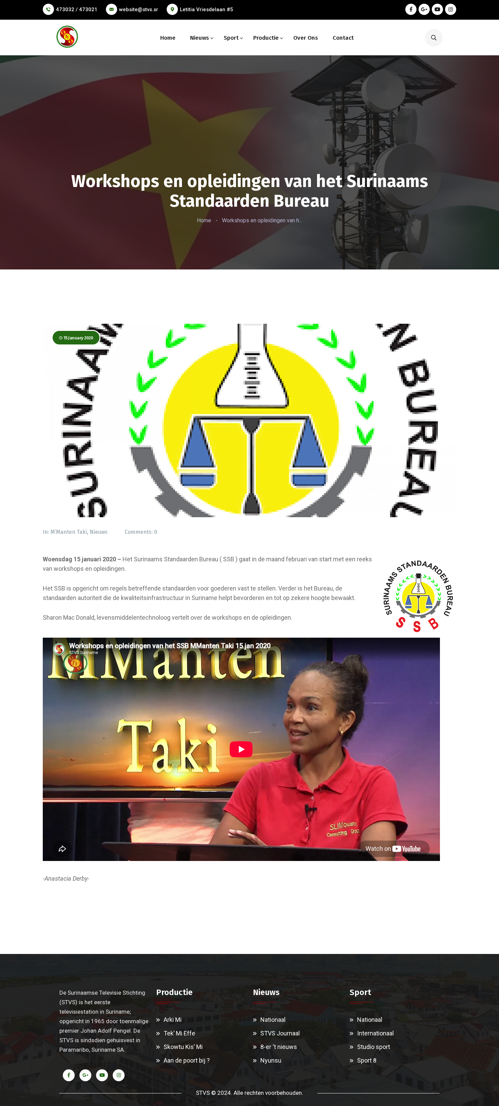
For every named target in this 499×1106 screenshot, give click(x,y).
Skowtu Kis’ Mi (183, 1046)
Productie (266, 37)
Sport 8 (366, 1060)
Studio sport (373, 1046)
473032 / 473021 (76, 9)
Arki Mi (173, 1019)
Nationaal (272, 1019)
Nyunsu (270, 1060)
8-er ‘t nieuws (278, 1046)
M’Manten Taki (69, 532)
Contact (343, 37)
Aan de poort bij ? (187, 1060)
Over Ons (305, 37)
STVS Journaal (280, 1033)
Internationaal (375, 1033)
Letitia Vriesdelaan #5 (206, 9)
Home (167, 37)
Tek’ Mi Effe (179, 1033)
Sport (231, 37)
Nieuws (199, 37)
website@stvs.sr (138, 9)
